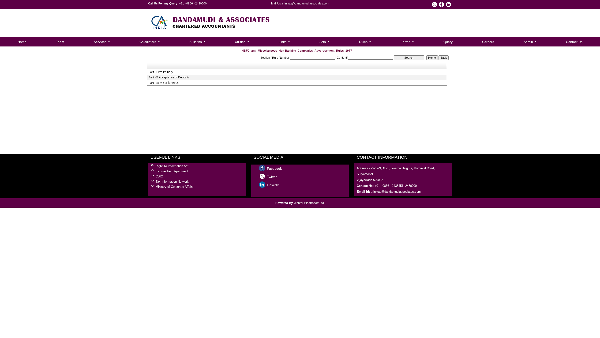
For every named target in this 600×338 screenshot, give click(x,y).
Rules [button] (363, 42)
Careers (488, 42)
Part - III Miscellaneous (164, 83)
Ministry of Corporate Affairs (175, 186)
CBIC (159, 176)
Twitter (272, 177)
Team (60, 42)
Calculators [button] (148, 42)
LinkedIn (273, 185)
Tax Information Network (172, 181)
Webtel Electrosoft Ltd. (309, 203)
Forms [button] (406, 42)
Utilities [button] (240, 42)
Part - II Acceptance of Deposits (169, 77)
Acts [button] (323, 42)
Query (448, 42)
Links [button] (283, 42)
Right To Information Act (172, 166)
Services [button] (100, 42)
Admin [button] (529, 42)
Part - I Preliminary (161, 72)
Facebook (274, 168)
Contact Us (574, 42)
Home (22, 42)
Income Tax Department (172, 171)
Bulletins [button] (196, 42)
